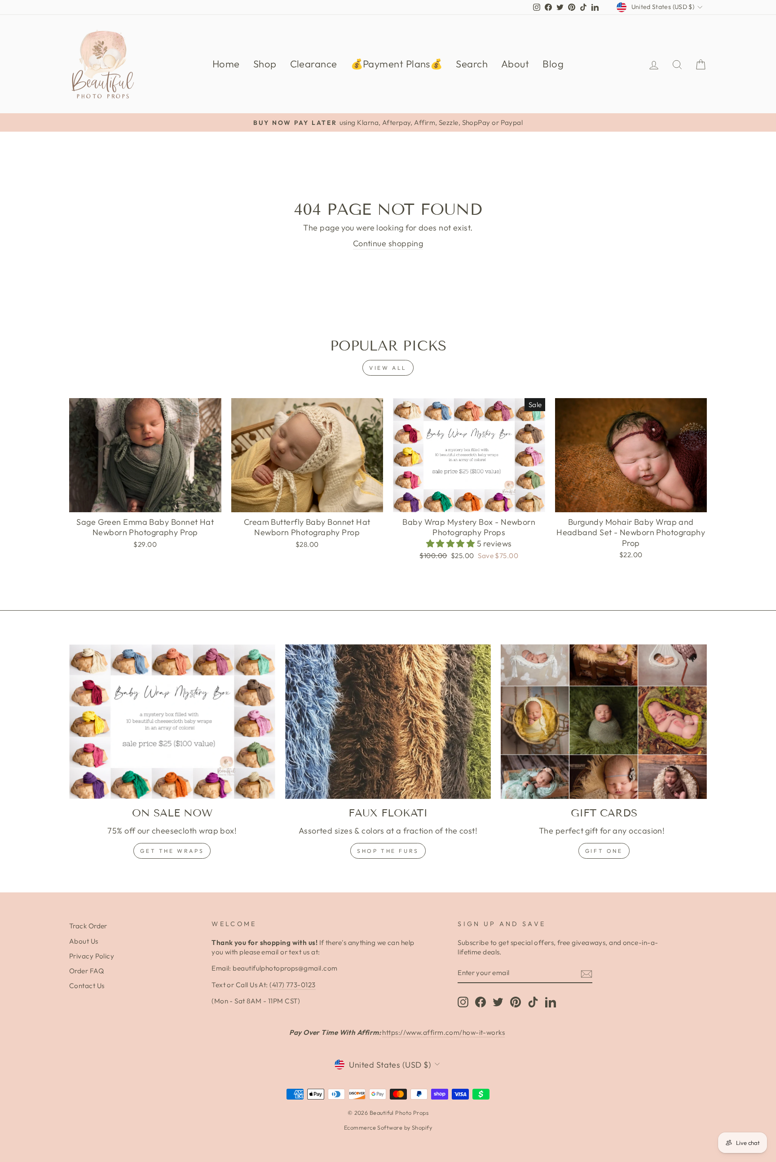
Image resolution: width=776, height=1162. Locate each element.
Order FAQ (86, 971)
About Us (83, 941)
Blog (553, 64)
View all (388, 367)
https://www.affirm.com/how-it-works (443, 1032)
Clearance (313, 64)
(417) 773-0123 (292, 984)
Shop (265, 64)
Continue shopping (388, 243)
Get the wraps (172, 850)
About (515, 64)
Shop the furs (388, 850)
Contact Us (87, 985)
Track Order (88, 926)
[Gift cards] (604, 721)
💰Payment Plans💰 (397, 64)
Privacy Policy (91, 956)
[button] (451, 543)
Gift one (604, 850)
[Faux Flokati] (388, 721)
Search (472, 64)
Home (226, 64)
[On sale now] (172, 721)
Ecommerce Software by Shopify (388, 1127)
